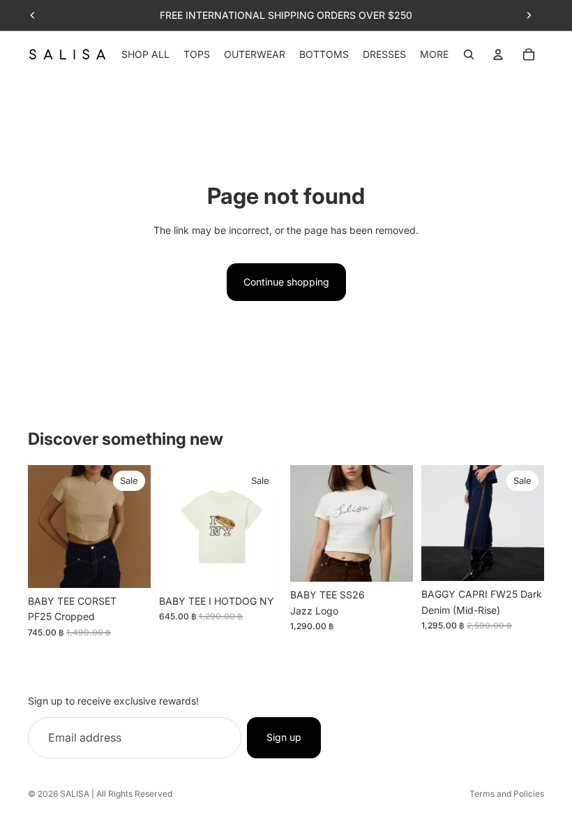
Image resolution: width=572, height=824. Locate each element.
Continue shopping (286, 282)
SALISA (74, 793)
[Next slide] (528, 15)
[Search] (468, 54)
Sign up (283, 737)
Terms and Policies (506, 793)
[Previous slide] (32, 15)
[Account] (498, 54)
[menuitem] (434, 54)
